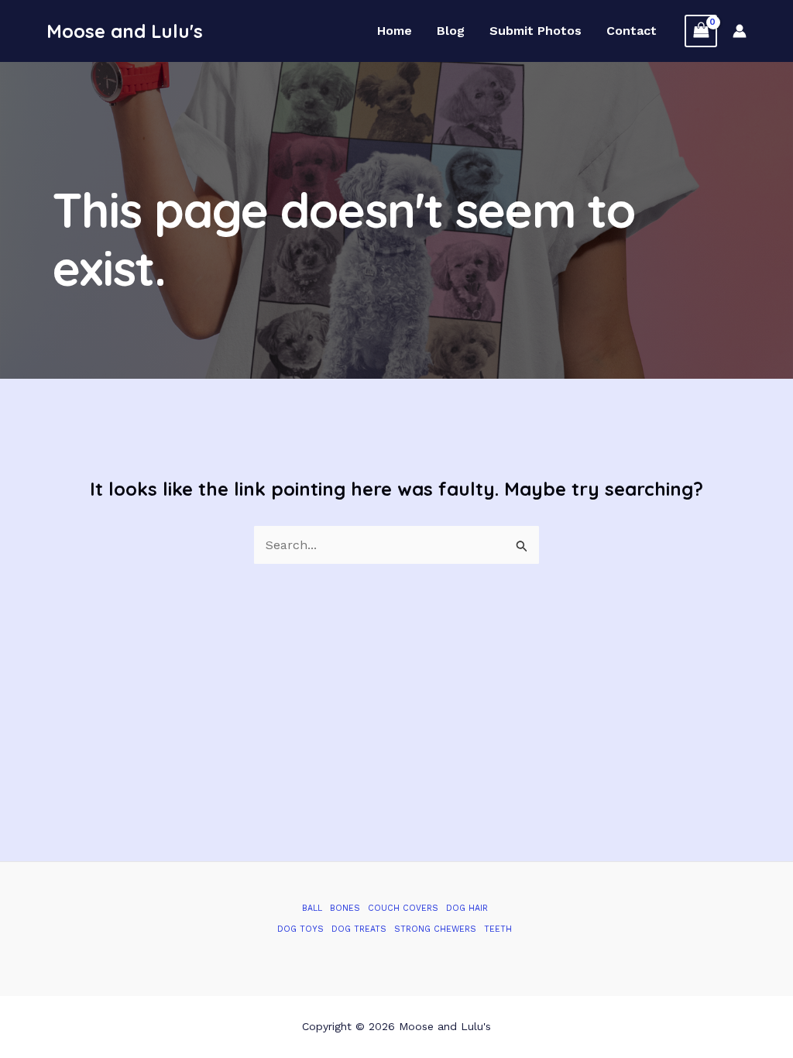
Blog (451, 31)
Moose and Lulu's (124, 31)
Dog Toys (300, 929)
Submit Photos (535, 31)
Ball (312, 908)
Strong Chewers (435, 929)
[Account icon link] (740, 31)
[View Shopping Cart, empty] (701, 30)
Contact (631, 31)
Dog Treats (358, 929)
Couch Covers (403, 908)
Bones (345, 908)
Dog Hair (467, 908)
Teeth (498, 929)
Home (394, 31)
